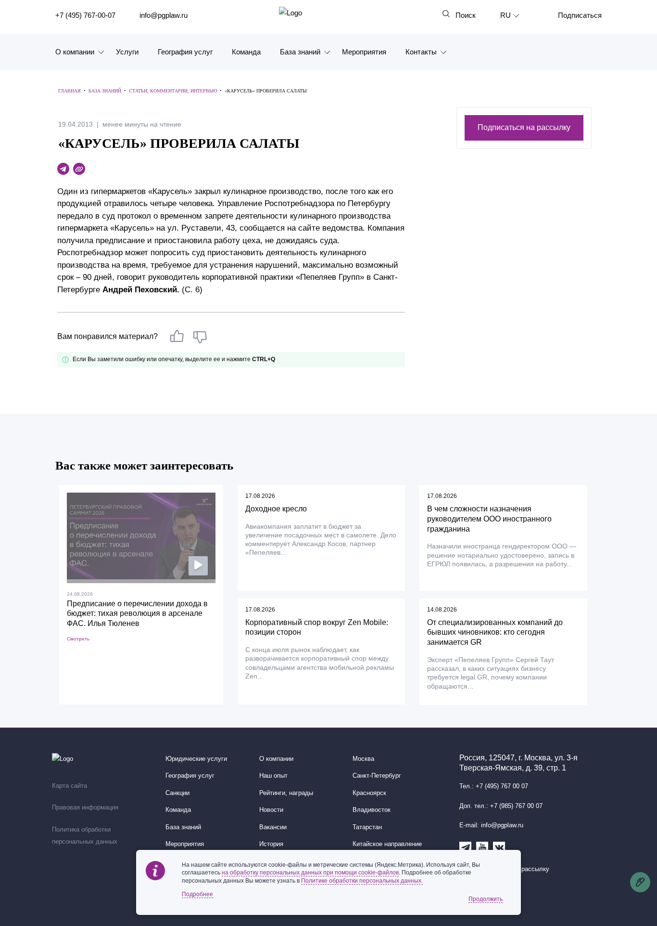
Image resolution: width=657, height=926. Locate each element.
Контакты (421, 52)
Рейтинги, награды (286, 793)
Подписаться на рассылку (524, 127)
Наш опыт (273, 775)
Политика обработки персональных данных (84, 836)
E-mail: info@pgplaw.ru (491, 825)
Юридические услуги (196, 759)
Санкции (177, 793)
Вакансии (273, 827)
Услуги (127, 52)
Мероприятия (364, 52)
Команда (246, 52)
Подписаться (580, 15)
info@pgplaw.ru (163, 15)
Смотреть (78, 638)
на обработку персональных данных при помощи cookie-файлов (310, 872)
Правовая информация (85, 807)
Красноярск (369, 793)
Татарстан (367, 827)
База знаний (300, 52)
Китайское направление (387, 844)
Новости (271, 810)
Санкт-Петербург (377, 775)
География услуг (185, 52)
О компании (74, 52)
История (271, 844)
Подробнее (197, 894)
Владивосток (372, 810)
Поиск (465, 15)
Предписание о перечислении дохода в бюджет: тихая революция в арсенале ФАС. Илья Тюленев (137, 614)
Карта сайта (69, 786)
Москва (363, 759)
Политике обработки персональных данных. (362, 880)
